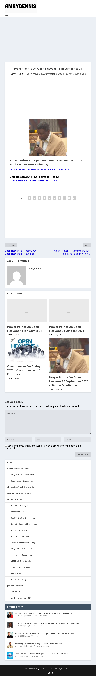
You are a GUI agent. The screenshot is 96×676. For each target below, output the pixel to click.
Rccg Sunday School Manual (19, 493)
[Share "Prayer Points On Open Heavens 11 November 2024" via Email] (69, 198)
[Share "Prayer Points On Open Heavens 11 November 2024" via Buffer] (59, 198)
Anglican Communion (20, 536)
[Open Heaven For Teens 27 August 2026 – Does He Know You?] (10, 655)
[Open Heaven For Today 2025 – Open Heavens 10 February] (27, 350)
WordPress (66, 669)
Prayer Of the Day (18, 579)
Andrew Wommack (19, 530)
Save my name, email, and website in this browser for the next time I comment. (43, 447)
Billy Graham (16, 573)
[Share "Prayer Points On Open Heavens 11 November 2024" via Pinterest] (49, 198)
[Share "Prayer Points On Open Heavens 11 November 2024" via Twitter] (34, 198)
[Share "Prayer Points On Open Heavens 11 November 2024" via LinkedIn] (54, 198)
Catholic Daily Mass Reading (23, 542)
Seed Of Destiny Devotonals (23, 518)
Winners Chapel (17, 512)
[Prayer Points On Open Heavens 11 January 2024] (27, 310)
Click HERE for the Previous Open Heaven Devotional (39, 169)
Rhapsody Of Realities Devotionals (22, 487)
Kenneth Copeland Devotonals (24, 524)
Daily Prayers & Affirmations (41, 73)
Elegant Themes (42, 669)
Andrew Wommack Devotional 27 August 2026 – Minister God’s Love (44, 633)
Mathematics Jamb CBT (21, 598)
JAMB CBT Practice (15, 585)
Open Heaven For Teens (21, 567)
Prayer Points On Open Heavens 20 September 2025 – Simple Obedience (68, 381)
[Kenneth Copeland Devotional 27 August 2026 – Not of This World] (10, 615)
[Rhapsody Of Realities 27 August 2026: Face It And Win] (10, 645)
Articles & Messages (19, 505)
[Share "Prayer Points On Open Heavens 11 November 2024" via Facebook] (29, 198)
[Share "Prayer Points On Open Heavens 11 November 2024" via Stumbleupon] (64, 198)
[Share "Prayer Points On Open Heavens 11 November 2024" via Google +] (39, 198)
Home (9, 462)
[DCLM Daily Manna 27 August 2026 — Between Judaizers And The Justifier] (10, 625)
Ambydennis (34, 268)
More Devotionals (15, 499)
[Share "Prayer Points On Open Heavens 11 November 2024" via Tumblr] (44, 198)
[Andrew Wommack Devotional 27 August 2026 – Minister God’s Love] (10, 635)
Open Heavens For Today (18, 468)
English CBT (16, 592)
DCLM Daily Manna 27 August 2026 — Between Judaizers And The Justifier (47, 623)
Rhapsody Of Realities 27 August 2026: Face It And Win (38, 643)
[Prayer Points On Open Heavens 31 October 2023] (69, 310)
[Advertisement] (48, 39)
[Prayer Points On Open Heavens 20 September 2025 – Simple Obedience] (69, 355)
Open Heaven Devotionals (72, 73)
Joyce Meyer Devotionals (21, 555)
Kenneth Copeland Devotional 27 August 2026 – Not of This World (43, 613)
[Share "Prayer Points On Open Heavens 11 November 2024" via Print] (74, 198)
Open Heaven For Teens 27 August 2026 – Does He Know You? (41, 654)
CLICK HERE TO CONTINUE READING (34, 180)
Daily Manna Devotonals (21, 549)
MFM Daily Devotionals (21, 561)
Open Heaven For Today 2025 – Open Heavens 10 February (23, 370)
